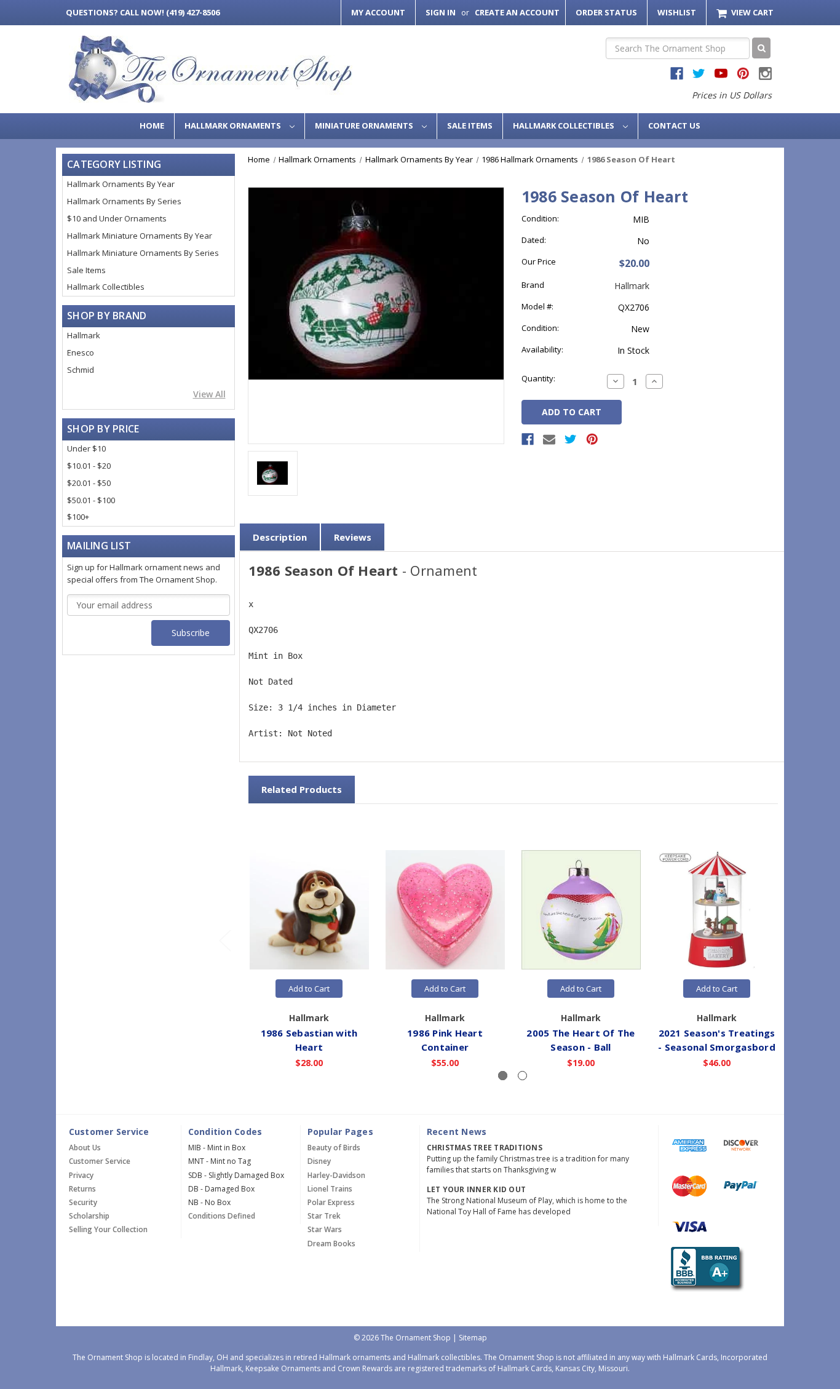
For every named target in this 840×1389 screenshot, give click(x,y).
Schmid (80, 369)
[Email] (549, 439)
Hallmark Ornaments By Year (121, 183)
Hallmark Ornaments (233, 125)
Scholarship (89, 1216)
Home (152, 125)
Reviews (352, 537)
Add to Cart (309, 988)
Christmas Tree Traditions (484, 1147)
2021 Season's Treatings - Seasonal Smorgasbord (716, 1040)
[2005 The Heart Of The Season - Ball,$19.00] (581, 910)
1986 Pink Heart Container (445, 1040)
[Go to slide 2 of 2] (224, 940)
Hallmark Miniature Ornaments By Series (143, 252)
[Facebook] (527, 439)
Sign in (441, 12)
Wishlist (676, 12)
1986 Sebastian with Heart (309, 1040)
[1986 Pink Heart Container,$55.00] (445, 910)
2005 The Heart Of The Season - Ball (580, 1040)
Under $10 (86, 448)
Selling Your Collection (108, 1229)
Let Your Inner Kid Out (476, 1189)
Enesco (80, 352)
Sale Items (470, 125)
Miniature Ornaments (365, 125)
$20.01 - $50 (89, 482)
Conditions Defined (221, 1216)
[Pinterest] (592, 439)
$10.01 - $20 (89, 465)
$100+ (78, 516)
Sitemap (473, 1337)
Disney (319, 1161)
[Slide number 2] (522, 1075)
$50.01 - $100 (91, 500)
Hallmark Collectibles (564, 125)
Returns (82, 1189)
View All (209, 394)
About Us (85, 1147)
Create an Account (517, 12)
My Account (378, 12)
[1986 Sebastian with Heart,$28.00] (309, 910)
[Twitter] (571, 439)
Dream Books (331, 1243)
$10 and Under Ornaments (117, 218)
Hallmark (83, 335)
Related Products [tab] (301, 789)
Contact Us (674, 125)
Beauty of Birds (333, 1147)
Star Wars (324, 1229)
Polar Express (331, 1202)
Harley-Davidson (336, 1175)
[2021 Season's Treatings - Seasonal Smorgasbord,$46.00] (717, 910)
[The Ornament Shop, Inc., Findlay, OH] (705, 1269)
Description (280, 537)
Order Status (606, 12)
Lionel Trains (329, 1189)
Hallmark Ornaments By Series (124, 201)
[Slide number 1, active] (502, 1075)
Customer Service (99, 1161)
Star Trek (324, 1216)
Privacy (81, 1175)
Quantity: (538, 378)
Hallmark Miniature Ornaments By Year (139, 235)
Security (83, 1202)
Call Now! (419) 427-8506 (143, 12)
